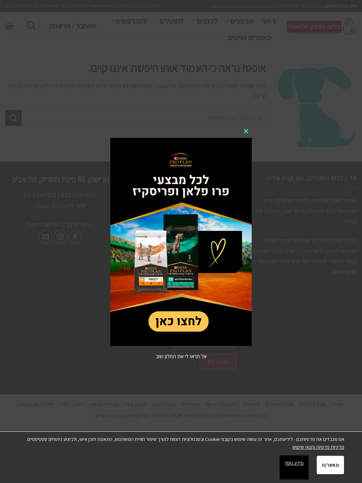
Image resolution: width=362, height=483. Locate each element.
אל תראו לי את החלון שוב (181, 356)
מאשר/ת (330, 465)
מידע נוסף (294, 463)
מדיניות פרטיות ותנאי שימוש (318, 447)
